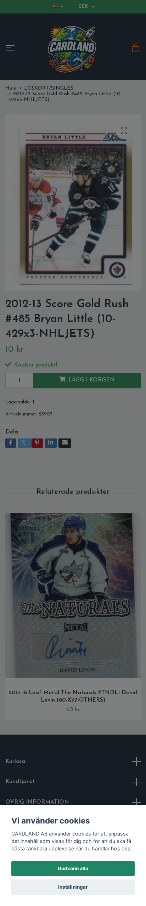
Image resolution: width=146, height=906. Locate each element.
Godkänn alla (73, 868)
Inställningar (73, 887)
